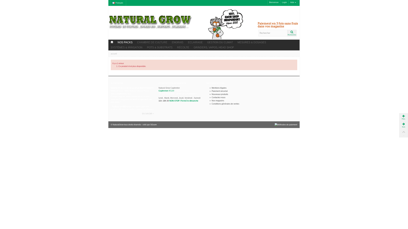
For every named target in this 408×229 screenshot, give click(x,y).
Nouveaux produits (219, 94)
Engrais (177, 42)
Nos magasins (217, 101)
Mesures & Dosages (251, 42)
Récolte (183, 47)
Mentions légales (218, 88)
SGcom (153, 125)
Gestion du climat (220, 42)
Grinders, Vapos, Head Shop (214, 47)
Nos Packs (125, 42)
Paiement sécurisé (219, 91)
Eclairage (195, 42)
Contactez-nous (217, 97)
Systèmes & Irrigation (126, 47)
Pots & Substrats (160, 47)
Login (284, 2)
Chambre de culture (152, 42)
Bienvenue (274, 2)
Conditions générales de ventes (224, 104)
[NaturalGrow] (150, 20)
